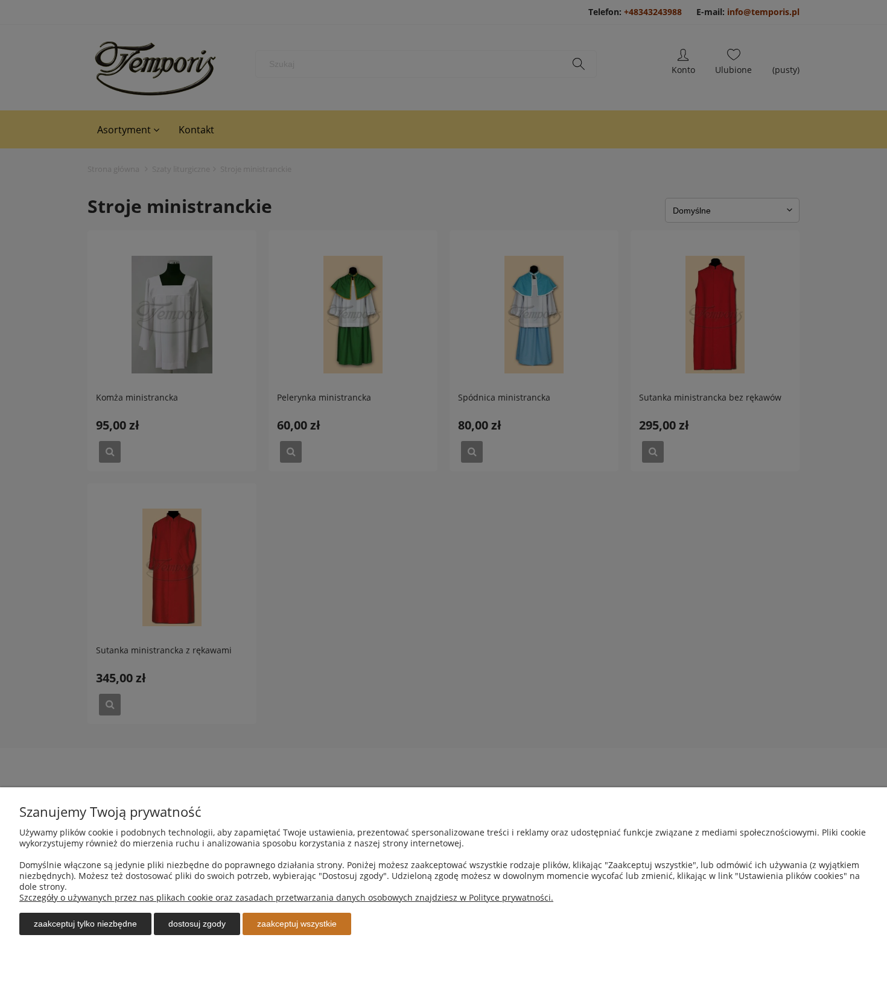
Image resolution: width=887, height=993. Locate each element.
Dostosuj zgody (197, 923)
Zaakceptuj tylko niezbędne (85, 923)
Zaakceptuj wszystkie (297, 923)
